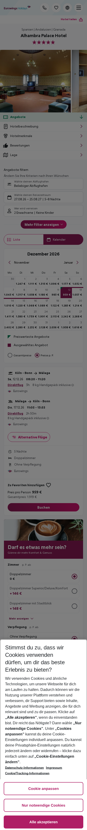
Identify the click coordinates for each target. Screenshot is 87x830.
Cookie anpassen (43, 789)
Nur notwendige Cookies (43, 806)
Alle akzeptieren (43, 822)
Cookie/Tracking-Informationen (27, 773)
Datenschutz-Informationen (24, 767)
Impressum (54, 767)
